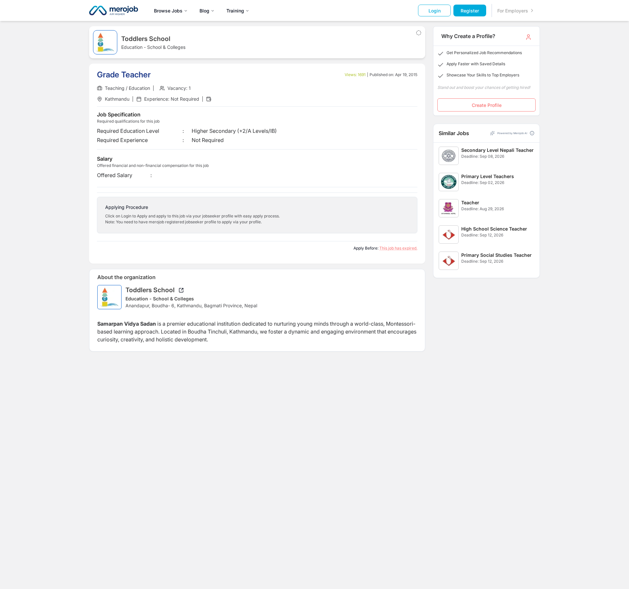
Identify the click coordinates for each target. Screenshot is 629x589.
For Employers (512, 10)
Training (235, 10)
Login (435, 10)
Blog (204, 10)
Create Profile (487, 105)
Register (470, 10)
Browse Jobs (168, 10)
